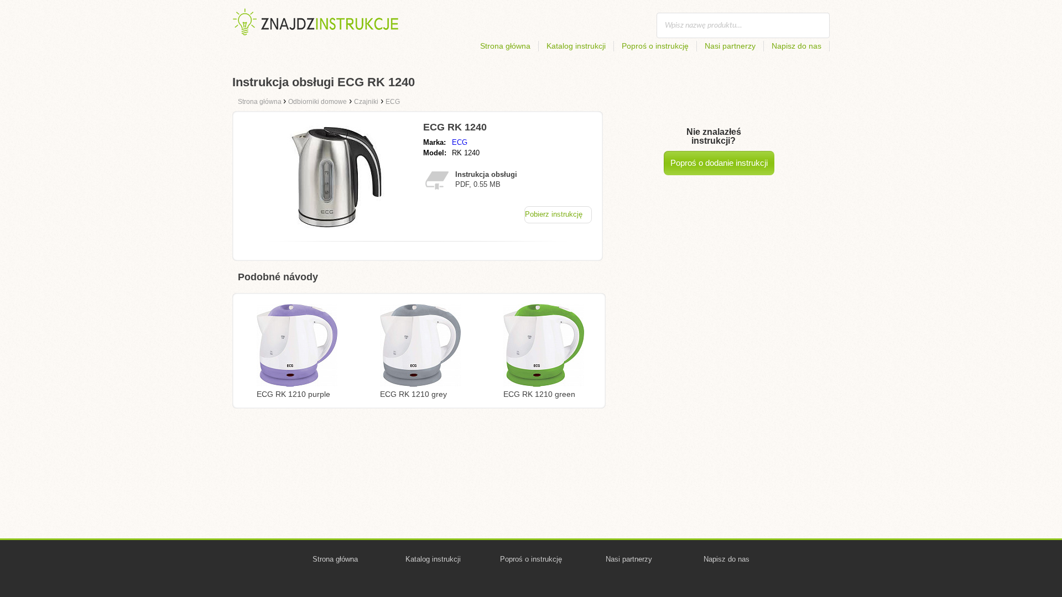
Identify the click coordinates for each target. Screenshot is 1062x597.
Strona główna (505, 45)
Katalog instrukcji (576, 45)
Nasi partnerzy (730, 45)
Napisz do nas (796, 45)
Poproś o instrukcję (655, 45)
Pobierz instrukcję (553, 214)
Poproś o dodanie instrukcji (719, 162)
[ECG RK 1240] (333, 229)
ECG (459, 142)
